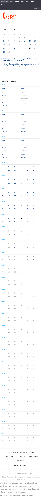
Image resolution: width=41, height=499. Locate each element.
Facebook (23, 465)
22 (4, 48)
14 (35, 41)
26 (24, 48)
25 (19, 48)
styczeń (3, 88)
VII (2, 170)
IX (15, 170)
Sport (11, 1)
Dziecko (3, 5)
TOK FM (22, 452)
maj (2, 102)
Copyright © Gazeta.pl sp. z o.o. (20, 473)
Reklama (10, 477)
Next (27, 1)
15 (4, 44)
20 (30, 44)
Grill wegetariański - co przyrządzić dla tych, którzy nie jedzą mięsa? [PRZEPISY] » (20, 59)
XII (34, 170)
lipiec (22, 88)
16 (9, 44)
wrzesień (23, 121)
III (15, 167)
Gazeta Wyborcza (10, 456)
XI (27, 170)
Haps (26, 456)
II (8, 167)
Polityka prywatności (20, 477)
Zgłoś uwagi (21, 479)
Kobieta (17, 1)
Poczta (35, 8)
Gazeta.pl (20, 460)
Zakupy (20, 456)
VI (34, 167)
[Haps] (8, 21)
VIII (9, 170)
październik (24, 125)
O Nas (4, 477)
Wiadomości (4, 1)
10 (14, 41)
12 (24, 41)
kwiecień (4, 99)
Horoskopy (30, 452)
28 (35, 48)
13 (30, 41)
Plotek (32, 1)
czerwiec (4, 105)
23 (9, 48)
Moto (22, 1)
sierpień (22, 92)
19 (24, 44)
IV (21, 167)
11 (19, 41)
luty (2, 92)
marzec (3, 95)
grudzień (23, 131)
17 (14, 44)
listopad (22, 128)
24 (14, 48)
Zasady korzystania (33, 477)
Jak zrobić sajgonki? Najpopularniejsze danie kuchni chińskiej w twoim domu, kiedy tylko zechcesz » (21, 65)
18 (19, 44)
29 (4, 52)
